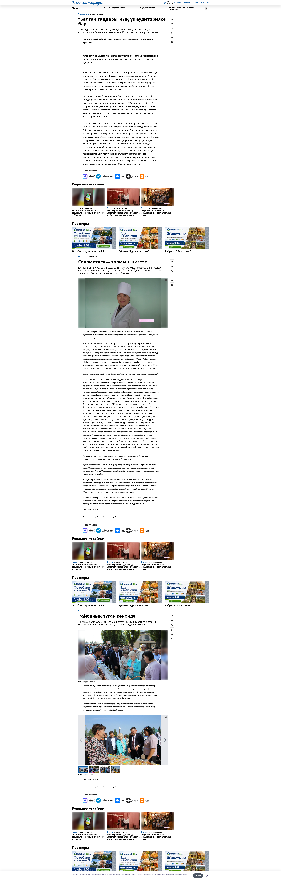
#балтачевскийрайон (110, 517)
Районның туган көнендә (145, 8)
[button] (165, 740)
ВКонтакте (177, 2)
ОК (192, 2)
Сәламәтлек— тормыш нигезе (113, 8)
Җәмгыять (82, 257)
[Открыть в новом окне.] (89, 176)
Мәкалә (76, 8)
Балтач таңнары (87, 2)
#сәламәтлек (124, 517)
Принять (197, 876)
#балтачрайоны (95, 517)
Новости (81, 611)
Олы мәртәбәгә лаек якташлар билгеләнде (181, 8)
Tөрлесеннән (83, 14)
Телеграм (186, 2)
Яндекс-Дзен (199, 2)
